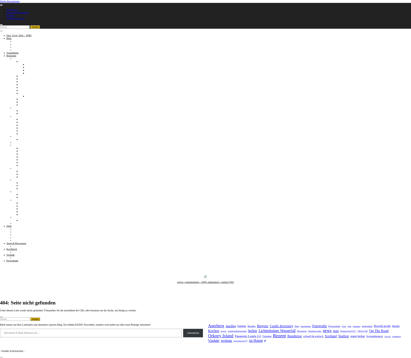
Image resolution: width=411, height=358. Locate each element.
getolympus (367, 326)
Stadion (343, 336)
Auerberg (216, 325)
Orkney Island (220, 335)
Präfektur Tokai (27, 162)
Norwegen (18, 168)
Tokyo (22, 165)
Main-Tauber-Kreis (29, 78)
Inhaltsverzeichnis (15, 18)
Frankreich (18, 136)
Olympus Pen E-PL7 (348, 331)
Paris (21, 139)
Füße (349, 326)
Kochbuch (11, 249)
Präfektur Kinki (27, 156)
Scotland (331, 336)
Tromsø (23, 177)
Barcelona (24, 194)
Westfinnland (26, 133)
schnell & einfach (313, 336)
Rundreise (294, 336)
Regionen (11, 55)
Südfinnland (25, 130)
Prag (21, 220)
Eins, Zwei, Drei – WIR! (19, 35)
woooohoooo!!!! (240, 341)
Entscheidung (306, 326)
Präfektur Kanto (27, 154)
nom (336, 330)
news (327, 330)
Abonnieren (193, 333)
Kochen (213, 331)
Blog (8, 38)
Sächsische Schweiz (29, 99)
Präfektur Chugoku (29, 148)
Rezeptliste (18, 252)
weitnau (226, 340)
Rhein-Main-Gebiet (29, 93)
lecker (252, 331)
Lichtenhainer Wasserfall (277, 330)
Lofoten (23, 174)
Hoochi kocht (382, 326)
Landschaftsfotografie (237, 331)
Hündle (396, 326)
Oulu (21, 128)
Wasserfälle (18, 240)
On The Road (379, 331)
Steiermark (24, 206)
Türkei (16, 223)
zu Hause (256, 340)
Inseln (22, 185)
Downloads (12, 260)
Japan (16, 145)
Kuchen (223, 331)
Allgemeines (19, 41)
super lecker (357, 336)
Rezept (279, 335)
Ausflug (231, 326)
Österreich (18, 200)
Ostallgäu (30, 67)
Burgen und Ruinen (23, 231)
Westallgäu (31, 73)
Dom (297, 326)
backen (241, 326)
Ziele (9, 226)
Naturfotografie (314, 331)
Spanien (17, 191)
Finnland (17, 116)
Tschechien (18, 217)
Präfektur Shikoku (28, 159)
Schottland (18, 180)
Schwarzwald (26, 102)
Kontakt (10, 15)
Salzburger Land (27, 203)
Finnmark (24, 171)
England (17, 107)
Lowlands (24, 188)
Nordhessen (25, 81)
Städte (16, 237)
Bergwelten (19, 229)
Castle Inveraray (281, 326)
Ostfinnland (25, 125)
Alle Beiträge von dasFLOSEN (29, 47)
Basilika (252, 326)
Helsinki (23, 119)
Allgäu (22, 61)
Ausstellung (12, 52)
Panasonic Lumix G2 (248, 336)
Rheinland (24, 90)
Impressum (11, 9)
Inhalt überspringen (10, 1)
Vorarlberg (24, 214)
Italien (16, 142)
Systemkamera (374, 336)
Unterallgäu (32, 70)
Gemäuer (356, 326)
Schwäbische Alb (28, 104)
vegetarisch (396, 336)
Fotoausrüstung (20, 257)
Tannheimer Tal (27, 208)
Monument (302, 331)
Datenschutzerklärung (17, 12)
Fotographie (334, 326)
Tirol (21, 211)
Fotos (344, 326)
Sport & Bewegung (16, 243)
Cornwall (24, 110)
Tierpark (387, 336)
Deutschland (19, 58)
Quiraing (266, 336)
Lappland (24, 122)
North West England (29, 113)
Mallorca (23, 197)
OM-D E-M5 (363, 331)
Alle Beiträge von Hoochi (26, 44)
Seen (15, 234)
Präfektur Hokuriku (29, 151)
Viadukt (213, 340)
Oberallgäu (31, 64)
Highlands (24, 182)
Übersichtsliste (20, 246)
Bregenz (262, 326)
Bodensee (24, 76)
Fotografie (319, 326)
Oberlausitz (25, 87)
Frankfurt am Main (35, 96)
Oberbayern (25, 84)
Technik (10, 255)
